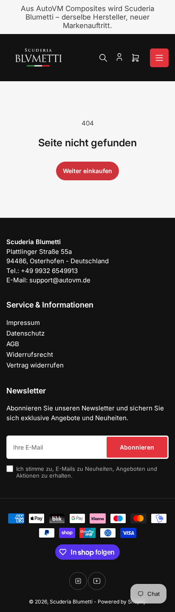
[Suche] (103, 57)
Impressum (23, 323)
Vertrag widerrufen (35, 365)
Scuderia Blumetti (71, 601)
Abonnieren (137, 447)
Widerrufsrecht (29, 354)
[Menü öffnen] (159, 57)
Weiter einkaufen (87, 170)
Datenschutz (25, 333)
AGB (12, 344)
